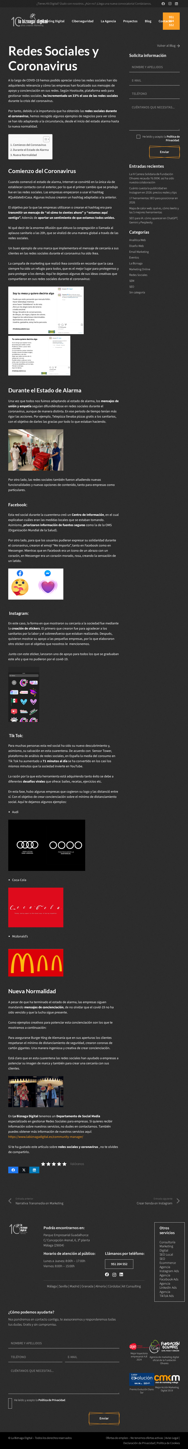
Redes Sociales (138, 275)
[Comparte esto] (13, 1170)
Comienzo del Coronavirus (29, 145)
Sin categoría (137, 292)
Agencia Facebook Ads (169, 1277)
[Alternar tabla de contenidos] (44, 139)
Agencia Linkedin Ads (168, 1285)
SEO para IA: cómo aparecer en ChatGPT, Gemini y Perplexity (153, 220)
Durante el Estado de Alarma (31, 150)
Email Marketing (139, 252)
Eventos (134, 257)
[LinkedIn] (176, 3)
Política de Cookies (168, 1443)
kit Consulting (131, 1286)
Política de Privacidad (173, 138)
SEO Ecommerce (168, 1260)
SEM (131, 281)
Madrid (74, 1286)
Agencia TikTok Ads (167, 1294)
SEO (131, 287)
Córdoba (114, 1286)
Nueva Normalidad (25, 155)
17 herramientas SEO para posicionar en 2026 (153, 200)
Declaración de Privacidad (139, 1443)
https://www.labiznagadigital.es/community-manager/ (45, 1137)
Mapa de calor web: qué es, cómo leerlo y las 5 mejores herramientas (154, 210)
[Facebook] (163, 3)
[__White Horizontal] (29, 21)
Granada (87, 1286)
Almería (100, 1286)
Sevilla (63, 1286)
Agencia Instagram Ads (169, 1269)
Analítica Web (137, 240)
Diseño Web (136, 246)
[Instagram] (170, 3)
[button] (67, 21)
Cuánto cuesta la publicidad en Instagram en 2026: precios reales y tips (153, 190)
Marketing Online (139, 269)
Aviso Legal (171, 1438)
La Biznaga (135, 263)
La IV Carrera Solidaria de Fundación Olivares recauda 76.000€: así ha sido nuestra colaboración (151, 178)
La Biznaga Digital (21, 1438)
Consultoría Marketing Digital (167, 1246)
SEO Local (166, 1254)
